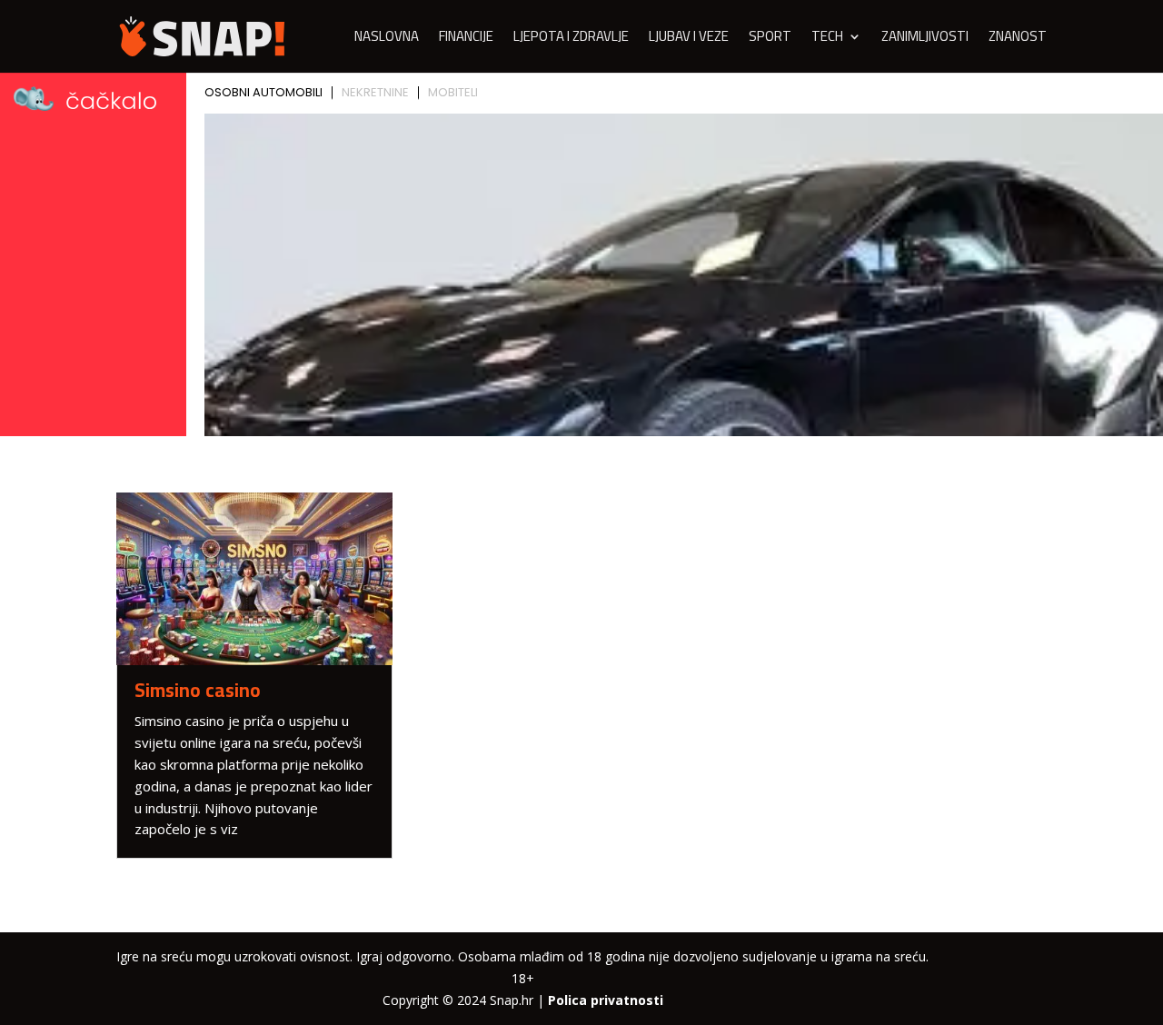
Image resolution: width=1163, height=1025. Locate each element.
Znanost (1018, 39)
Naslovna (386, 39)
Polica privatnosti (605, 1000)
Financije (466, 39)
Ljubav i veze (689, 39)
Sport (770, 39)
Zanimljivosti (925, 39)
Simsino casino (197, 690)
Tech (827, 39)
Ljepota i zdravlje (571, 39)
